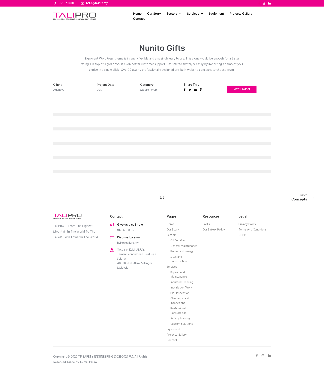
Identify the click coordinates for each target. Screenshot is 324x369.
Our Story (154, 13)
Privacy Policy (247, 224)
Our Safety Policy (214, 229)
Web (154, 89)
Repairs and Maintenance (178, 274)
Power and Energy (182, 251)
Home (137, 13)
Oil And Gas (177, 240)
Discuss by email (129, 237)
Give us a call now (130, 224)
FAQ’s (206, 224)
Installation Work (181, 287)
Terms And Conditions (252, 229)
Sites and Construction (178, 259)
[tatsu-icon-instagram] (264, 3)
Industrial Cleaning (181, 282)
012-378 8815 (66, 3)
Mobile (144, 89)
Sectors (172, 13)
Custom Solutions (181, 324)
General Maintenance (183, 246)
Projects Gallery (241, 13)
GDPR (242, 235)
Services (193, 13)
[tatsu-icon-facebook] (259, 3)
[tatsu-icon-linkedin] (269, 3)
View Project (242, 89)
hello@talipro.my (97, 3)
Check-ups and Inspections (179, 301)
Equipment (216, 13)
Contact (139, 18)
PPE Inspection (179, 293)
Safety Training (180, 318)
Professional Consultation (178, 311)
